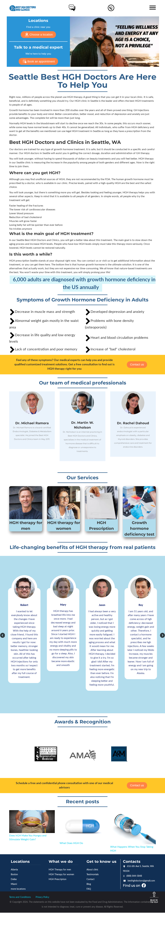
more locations (18, 889)
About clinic (92, 870)
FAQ (89, 889)
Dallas (14, 879)
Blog (89, 884)
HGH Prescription (57, 879)
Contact (90, 879)
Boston (14, 874)
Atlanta (14, 870)
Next (161, 634)
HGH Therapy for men (60, 870)
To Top (154, 901)
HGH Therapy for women (61, 874)
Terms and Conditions (20, 897)
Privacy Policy (42, 897)
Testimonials (93, 874)
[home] (22, 8)
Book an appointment (41, 61)
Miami (14, 884)
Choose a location (41, 34)
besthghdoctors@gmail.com (141, 881)
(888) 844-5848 (134, 876)
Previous (1, 634)
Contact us (137, 364)
